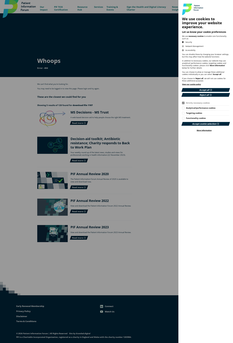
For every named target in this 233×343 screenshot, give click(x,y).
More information (204, 130)
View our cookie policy (191, 84)
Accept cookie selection (204, 123)
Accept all (204, 90)
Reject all (204, 95)
